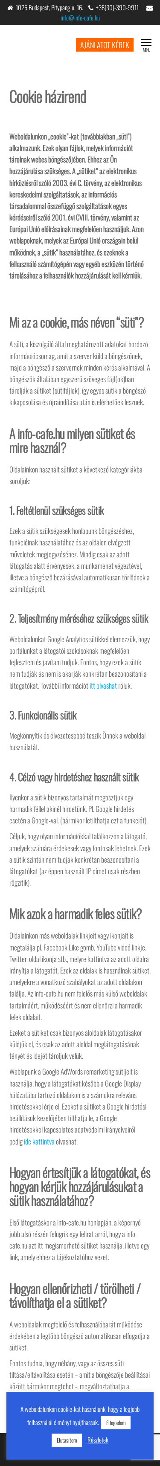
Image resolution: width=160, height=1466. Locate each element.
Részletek (97, 1439)
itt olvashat (103, 685)
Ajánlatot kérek (104, 44)
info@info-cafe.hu (80, 17)
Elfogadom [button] (115, 1422)
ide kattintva (39, 1141)
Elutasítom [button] (67, 1440)
